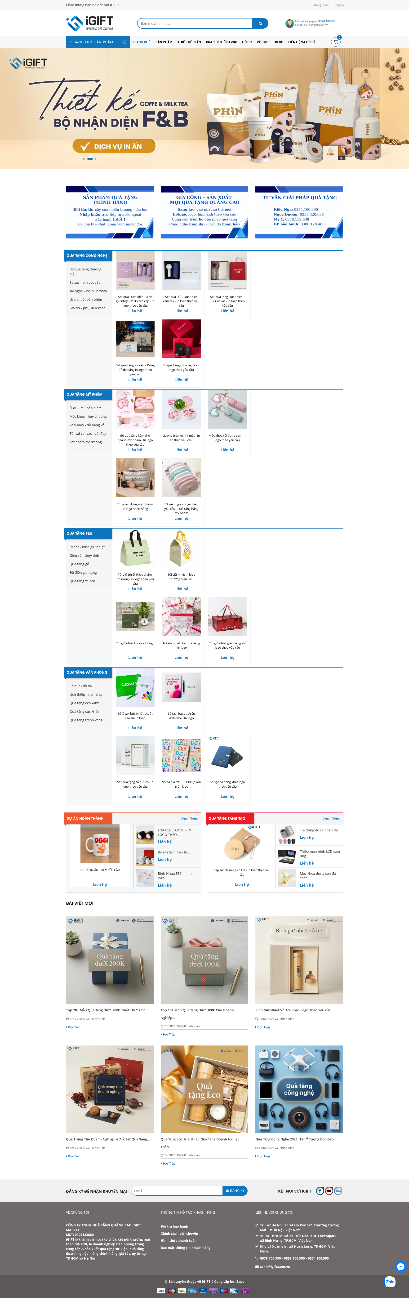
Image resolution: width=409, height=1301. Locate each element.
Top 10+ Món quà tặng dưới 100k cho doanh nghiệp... (197, 1014)
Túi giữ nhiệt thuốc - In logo (135, 643)
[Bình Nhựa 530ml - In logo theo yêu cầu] (145, 877)
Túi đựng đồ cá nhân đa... (320, 830)
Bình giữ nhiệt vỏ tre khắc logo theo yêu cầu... (294, 1010)
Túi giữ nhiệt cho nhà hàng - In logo (181, 645)
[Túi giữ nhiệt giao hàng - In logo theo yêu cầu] (227, 616)
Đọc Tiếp (74, 1027)
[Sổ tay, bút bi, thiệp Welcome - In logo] (181, 687)
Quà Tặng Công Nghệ (87, 255)
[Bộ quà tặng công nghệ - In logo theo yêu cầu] (181, 338)
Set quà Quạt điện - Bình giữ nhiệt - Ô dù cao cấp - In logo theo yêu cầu (135, 301)
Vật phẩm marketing (86, 442)
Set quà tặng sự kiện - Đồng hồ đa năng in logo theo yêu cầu (135, 369)
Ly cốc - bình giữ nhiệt (87, 547)
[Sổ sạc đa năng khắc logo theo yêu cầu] (227, 755)
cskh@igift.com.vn (275, 1266)
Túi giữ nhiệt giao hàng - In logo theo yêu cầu (227, 645)
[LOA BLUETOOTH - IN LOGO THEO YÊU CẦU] (145, 834)
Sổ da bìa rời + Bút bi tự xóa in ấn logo (181, 784)
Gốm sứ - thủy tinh (84, 555)
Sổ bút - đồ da (81, 686)
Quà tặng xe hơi (82, 581)
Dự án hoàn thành (85, 818)
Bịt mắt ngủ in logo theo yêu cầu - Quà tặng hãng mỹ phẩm (181, 508)
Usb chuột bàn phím (86, 299)
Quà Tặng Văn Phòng (87, 672)
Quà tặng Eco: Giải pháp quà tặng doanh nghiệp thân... (200, 1143)
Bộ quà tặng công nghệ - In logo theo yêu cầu (181, 367)
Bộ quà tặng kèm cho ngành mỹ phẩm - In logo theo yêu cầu (135, 440)
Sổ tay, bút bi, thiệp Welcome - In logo (181, 715)
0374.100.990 (318, 1258)
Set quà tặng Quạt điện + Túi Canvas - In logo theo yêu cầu (227, 301)
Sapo (240, 1281)
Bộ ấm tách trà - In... (174, 852)
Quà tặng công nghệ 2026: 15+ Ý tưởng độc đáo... (296, 1139)
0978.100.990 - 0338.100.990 (282, 1258)
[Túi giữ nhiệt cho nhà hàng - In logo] (181, 616)
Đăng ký (338, 5)
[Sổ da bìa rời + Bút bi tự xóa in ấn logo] (181, 755)
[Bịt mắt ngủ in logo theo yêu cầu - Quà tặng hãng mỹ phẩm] (181, 477)
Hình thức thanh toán (178, 1240)
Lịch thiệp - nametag (86, 694)
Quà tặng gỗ (79, 564)
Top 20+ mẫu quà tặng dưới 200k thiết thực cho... (107, 1010)
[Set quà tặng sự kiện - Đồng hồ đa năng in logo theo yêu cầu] (135, 338)
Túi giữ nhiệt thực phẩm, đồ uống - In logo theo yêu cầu (135, 579)
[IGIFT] (89, 23)
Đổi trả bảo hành (174, 1226)
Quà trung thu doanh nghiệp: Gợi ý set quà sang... (108, 1139)
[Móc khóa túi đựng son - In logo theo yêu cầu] (227, 409)
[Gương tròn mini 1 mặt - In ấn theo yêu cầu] (181, 409)
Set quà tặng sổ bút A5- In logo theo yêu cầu (135, 784)
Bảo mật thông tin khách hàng (185, 1247)
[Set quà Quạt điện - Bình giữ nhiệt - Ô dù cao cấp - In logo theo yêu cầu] (135, 270)
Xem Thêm (189, 818)
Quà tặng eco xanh (84, 703)
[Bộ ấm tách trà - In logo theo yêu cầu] (145, 856)
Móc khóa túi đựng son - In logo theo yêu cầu (227, 437)
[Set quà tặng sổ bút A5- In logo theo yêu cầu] (135, 755)
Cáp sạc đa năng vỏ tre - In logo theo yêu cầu (242, 872)
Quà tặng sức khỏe (84, 711)
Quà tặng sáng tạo (227, 818)
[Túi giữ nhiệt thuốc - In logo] (135, 616)
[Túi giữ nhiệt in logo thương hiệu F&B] (181, 548)
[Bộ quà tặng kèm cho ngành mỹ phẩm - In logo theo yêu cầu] (135, 409)
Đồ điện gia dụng (83, 572)
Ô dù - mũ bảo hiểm (86, 408)
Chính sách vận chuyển (179, 1233)
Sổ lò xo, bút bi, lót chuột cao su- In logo (135, 715)
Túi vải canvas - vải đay (88, 433)
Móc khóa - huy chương (88, 416)
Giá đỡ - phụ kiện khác (87, 308)
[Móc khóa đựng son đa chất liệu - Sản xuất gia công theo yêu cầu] (287, 877)
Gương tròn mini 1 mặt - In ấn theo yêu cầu (181, 437)
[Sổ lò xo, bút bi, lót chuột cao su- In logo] (135, 687)
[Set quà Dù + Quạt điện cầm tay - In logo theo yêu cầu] (181, 270)
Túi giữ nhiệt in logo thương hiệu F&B (181, 576)
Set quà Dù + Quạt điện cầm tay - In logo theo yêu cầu (181, 301)
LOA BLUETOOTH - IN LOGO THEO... (174, 832)
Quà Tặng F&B (80, 533)
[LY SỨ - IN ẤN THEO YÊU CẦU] (100, 843)
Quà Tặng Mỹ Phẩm (84, 394)
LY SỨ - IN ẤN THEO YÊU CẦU (100, 870)
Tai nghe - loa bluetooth (88, 291)
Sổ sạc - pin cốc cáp (85, 282)
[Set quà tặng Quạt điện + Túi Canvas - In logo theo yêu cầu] (227, 270)
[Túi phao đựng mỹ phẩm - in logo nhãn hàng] (135, 477)
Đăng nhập (321, 5)
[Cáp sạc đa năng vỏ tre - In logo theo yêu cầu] (242, 843)
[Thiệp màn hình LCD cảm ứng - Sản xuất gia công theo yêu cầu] (287, 855)
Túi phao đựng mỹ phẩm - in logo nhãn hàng (135, 506)
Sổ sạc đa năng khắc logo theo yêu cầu (227, 784)
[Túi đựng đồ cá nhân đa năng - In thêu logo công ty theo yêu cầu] (287, 834)
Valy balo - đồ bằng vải (87, 425)
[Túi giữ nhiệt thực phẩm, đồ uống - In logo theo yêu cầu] (135, 548)
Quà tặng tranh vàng (86, 720)
